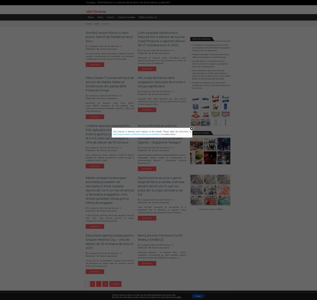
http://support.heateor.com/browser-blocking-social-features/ (137, 134)
